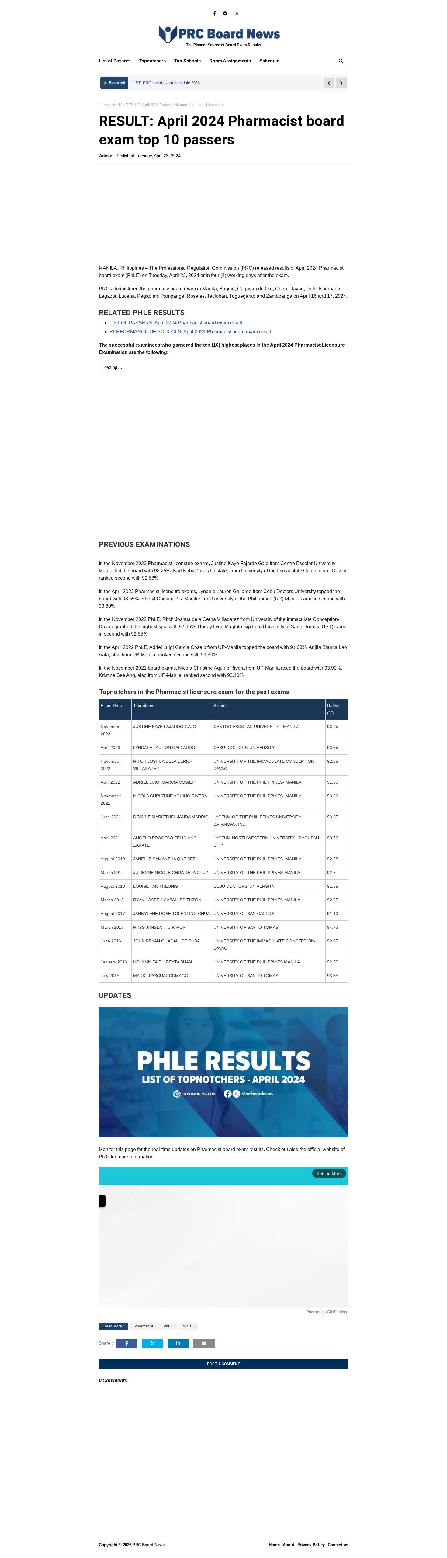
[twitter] (236, 13)
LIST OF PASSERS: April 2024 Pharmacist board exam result (175, 322)
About (288, 1544)
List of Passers (114, 60)
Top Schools (187, 60)
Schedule (269, 60)
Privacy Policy (311, 1544)
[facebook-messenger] (225, 13)
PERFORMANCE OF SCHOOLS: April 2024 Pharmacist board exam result (190, 331)
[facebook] (214, 13)
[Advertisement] (223, 213)
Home (104, 105)
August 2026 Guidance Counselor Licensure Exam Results (184, 83)
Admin (106, 155)
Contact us (338, 1544)
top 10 (117, 105)
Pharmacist (143, 1326)
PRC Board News (149, 1544)
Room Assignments (230, 60)
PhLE (168, 1326)
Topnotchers (152, 60)
